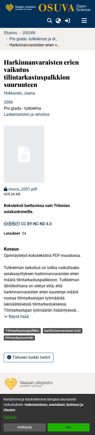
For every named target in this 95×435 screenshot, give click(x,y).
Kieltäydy (24, 427)
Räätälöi (10, 417)
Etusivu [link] (10, 32)
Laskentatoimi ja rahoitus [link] (26, 114)
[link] (47, 8)
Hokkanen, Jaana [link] (19, 93)
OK (68, 427)
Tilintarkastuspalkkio (22, 331)
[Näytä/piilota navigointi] (84, 21)
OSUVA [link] (29, 32)
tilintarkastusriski (19, 338)
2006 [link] (8, 102)
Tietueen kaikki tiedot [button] (30, 357)
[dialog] (47, 414)
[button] (49, 21)
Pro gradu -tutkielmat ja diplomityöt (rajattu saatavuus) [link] (34, 38)
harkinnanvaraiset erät (62, 331)
